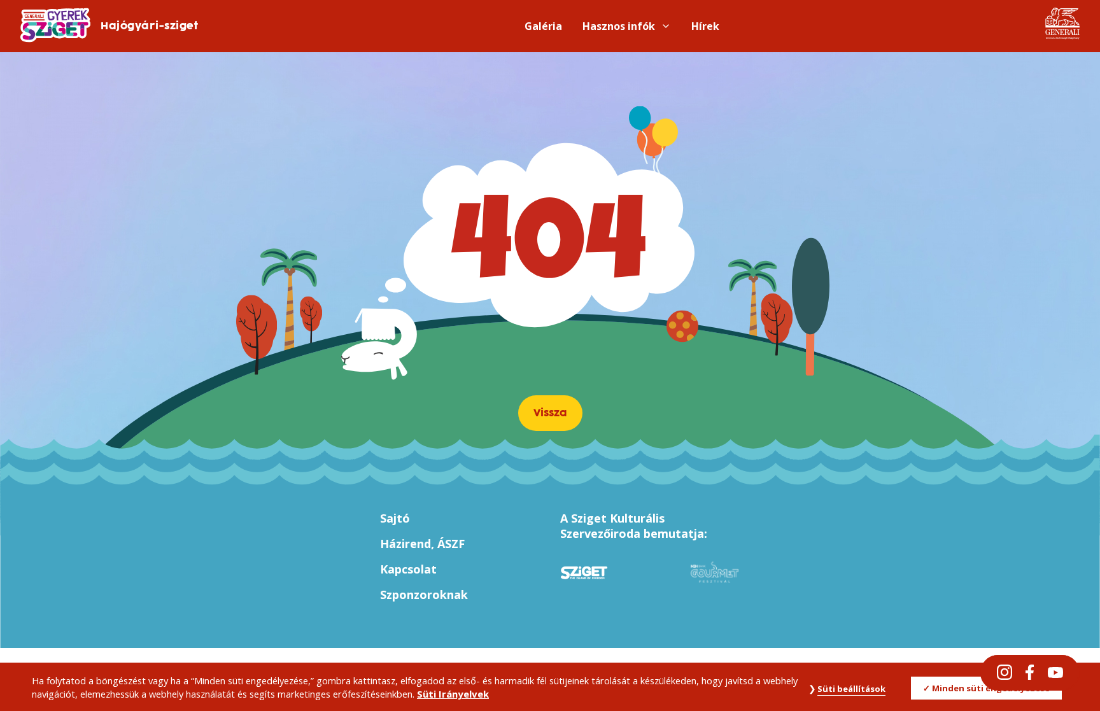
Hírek (705, 26)
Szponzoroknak (424, 594)
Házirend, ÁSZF (422, 543)
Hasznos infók (618, 26)
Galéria (543, 26)
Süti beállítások (851, 688)
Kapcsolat (408, 569)
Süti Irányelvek (453, 694)
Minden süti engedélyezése (991, 688)
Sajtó (395, 518)
